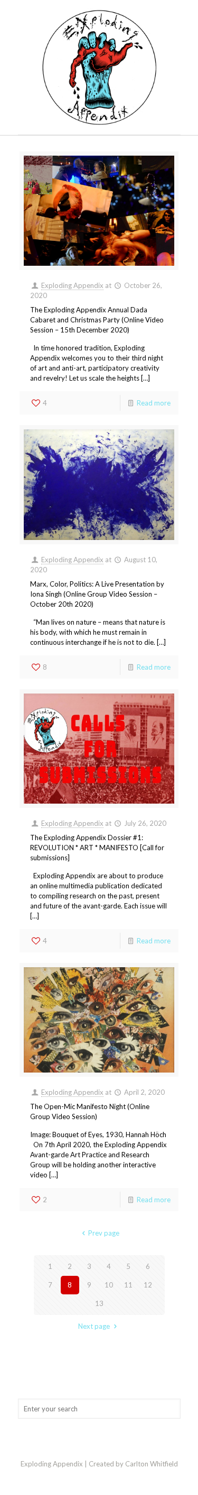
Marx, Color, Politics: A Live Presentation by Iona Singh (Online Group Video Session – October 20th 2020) (97, 594)
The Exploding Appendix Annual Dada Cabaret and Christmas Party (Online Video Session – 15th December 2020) (97, 319)
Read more (154, 403)
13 (99, 1303)
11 (128, 1285)
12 (148, 1285)
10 (109, 1285)
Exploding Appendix (72, 285)
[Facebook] (99, 1478)
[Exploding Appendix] (99, 67)
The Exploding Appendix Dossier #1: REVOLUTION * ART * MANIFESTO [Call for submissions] (97, 847)
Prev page (103, 1233)
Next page (94, 1326)
